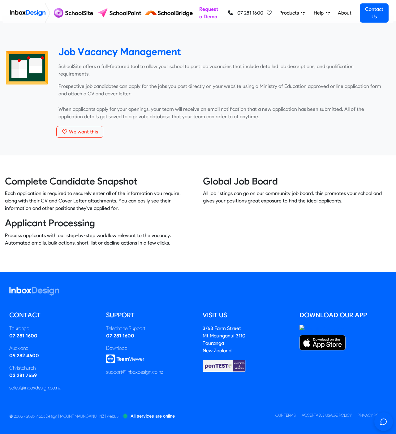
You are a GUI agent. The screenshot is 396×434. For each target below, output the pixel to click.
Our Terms (285, 415)
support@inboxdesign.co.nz (134, 372)
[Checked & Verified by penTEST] (224, 365)
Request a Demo (208, 13)
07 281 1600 (249, 13)
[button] (269, 13)
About (344, 13)
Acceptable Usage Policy (327, 415)
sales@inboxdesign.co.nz (35, 388)
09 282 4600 (24, 355)
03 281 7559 (23, 375)
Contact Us (374, 13)
